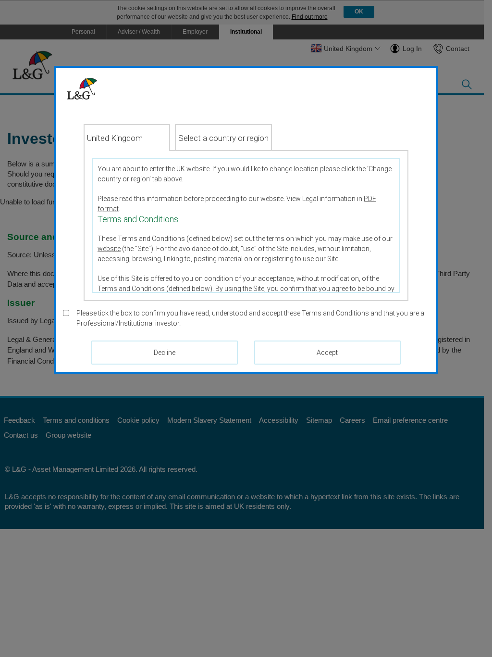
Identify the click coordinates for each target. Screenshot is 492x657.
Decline (164, 352)
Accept (327, 352)
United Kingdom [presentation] (115, 138)
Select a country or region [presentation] (223, 138)
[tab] (127, 137)
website (109, 249)
